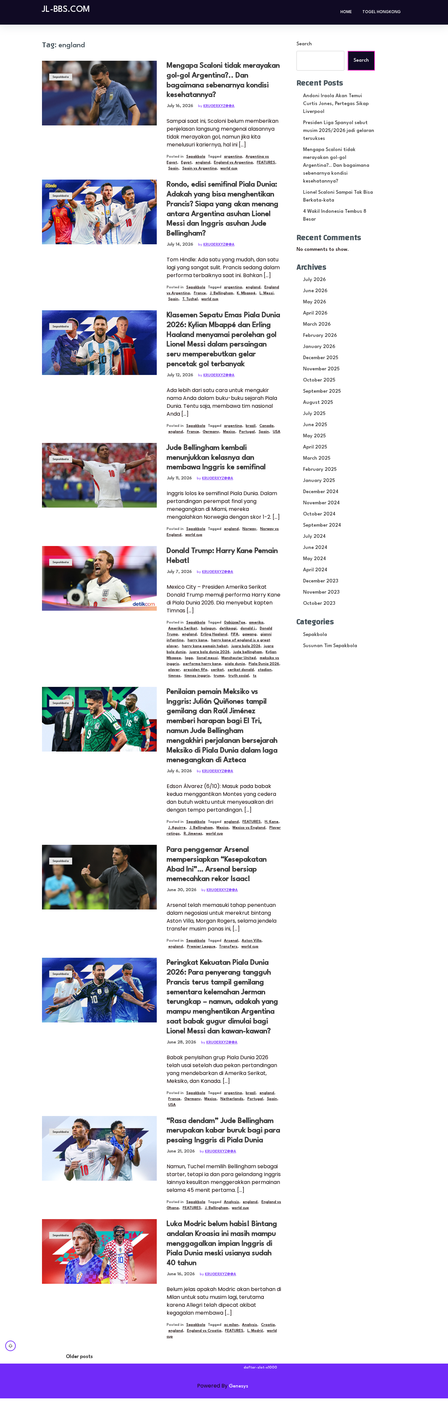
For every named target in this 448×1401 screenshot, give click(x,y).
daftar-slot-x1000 (260, 1367)
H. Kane (271, 822)
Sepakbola (60, 77)
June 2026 (315, 291)
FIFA (234, 634)
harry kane (197, 640)
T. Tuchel (190, 299)
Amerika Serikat (182, 628)
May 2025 (314, 436)
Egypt (186, 162)
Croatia (268, 1325)
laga (189, 658)
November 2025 (321, 369)
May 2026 (314, 302)
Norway (249, 529)
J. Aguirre (177, 828)
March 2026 (317, 324)
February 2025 (319, 469)
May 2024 (314, 559)
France (200, 293)
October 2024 (319, 514)
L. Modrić (255, 1331)
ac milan (231, 1325)
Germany (211, 432)
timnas (174, 676)
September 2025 (322, 391)
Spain (173, 168)
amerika (256, 622)
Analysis (231, 1202)
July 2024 (314, 536)
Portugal (247, 432)
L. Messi (266, 293)
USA (276, 432)
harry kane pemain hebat (205, 646)
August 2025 (318, 402)
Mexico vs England (249, 828)
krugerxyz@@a (218, 106)
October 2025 (319, 380)
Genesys (238, 1386)
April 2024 (315, 570)
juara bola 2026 (246, 646)
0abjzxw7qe (234, 622)
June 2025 (315, 425)
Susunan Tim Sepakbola (330, 646)
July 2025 (314, 413)
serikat (217, 670)
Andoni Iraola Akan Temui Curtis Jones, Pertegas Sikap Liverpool (336, 104)
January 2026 (319, 346)
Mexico (229, 432)
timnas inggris (197, 676)
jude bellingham (248, 652)
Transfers (228, 947)
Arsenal (231, 941)
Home (346, 12)
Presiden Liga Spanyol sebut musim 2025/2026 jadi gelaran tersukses (338, 130)
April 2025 (315, 447)
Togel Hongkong (381, 12)
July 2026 (314, 279)
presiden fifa (195, 670)
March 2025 (316, 458)
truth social (238, 676)
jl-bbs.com (66, 9)
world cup (228, 168)
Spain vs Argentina (199, 168)
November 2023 (321, 592)
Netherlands (231, 1099)
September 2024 (322, 525)
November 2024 (321, 503)
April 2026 (315, 313)
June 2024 (315, 547)
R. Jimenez (193, 834)
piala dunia (235, 664)
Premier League (201, 947)
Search (304, 44)
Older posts (79, 1356)
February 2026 (320, 335)
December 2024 (320, 492)
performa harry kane (202, 664)
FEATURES (266, 162)
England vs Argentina (233, 162)
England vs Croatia (204, 1331)
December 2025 (320, 358)
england (202, 162)
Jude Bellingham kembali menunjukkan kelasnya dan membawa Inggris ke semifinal (216, 457)
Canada (266, 426)
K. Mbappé (246, 293)
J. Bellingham (221, 293)
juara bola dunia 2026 (210, 652)
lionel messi (207, 658)
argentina (233, 157)
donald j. (248, 628)
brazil (250, 426)
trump (219, 676)
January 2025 (319, 480)
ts (254, 676)
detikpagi (227, 628)
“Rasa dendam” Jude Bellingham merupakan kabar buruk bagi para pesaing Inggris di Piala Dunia (223, 1130)
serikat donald (241, 670)
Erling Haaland (214, 634)
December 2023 (320, 581)
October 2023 (319, 603)
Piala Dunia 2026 (264, 664)
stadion (265, 670)
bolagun (208, 628)
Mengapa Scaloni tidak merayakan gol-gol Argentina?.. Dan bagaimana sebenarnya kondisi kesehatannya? (336, 165)
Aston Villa (251, 941)
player (174, 670)
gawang (249, 634)
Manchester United (238, 658)
